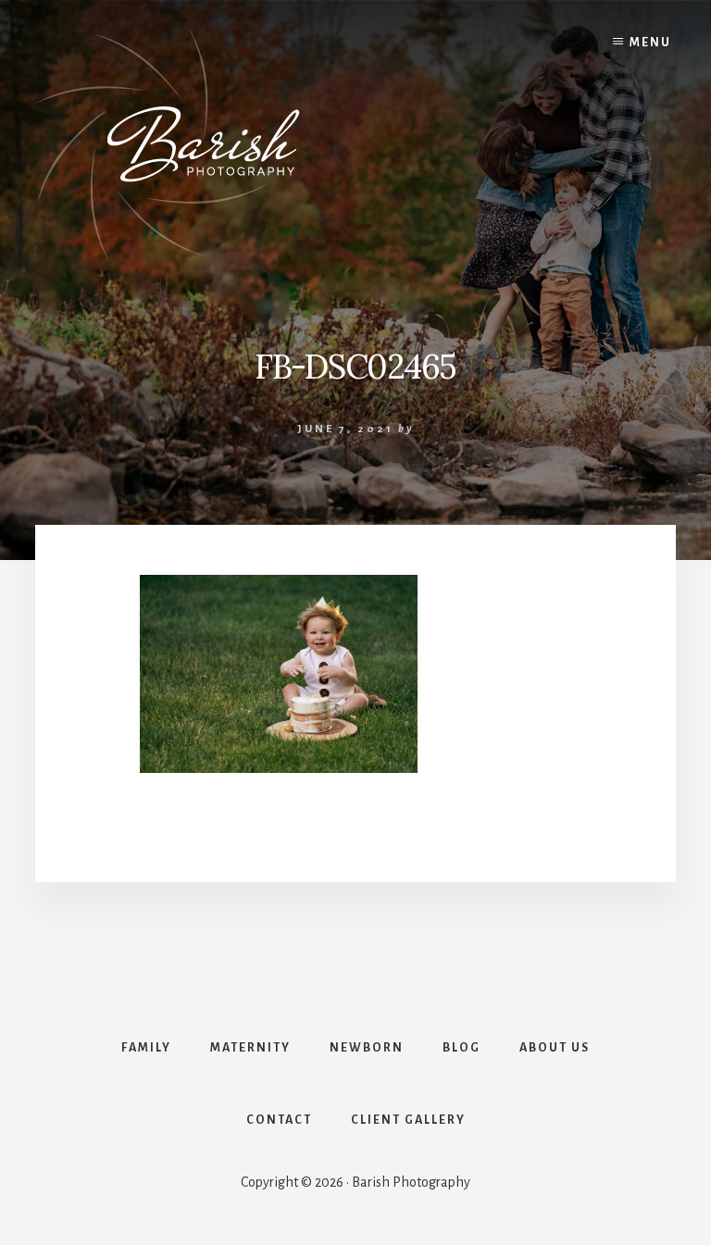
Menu (650, 42)
